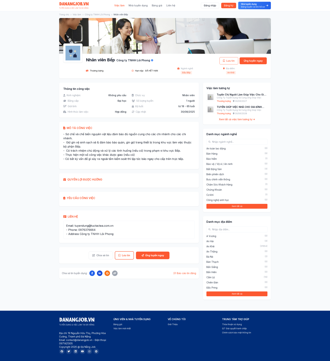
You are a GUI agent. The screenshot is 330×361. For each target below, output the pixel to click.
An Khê (230, 72)
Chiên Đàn (212, 282)
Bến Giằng (212, 267)
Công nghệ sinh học (217, 200)
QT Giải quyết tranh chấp (234, 328)
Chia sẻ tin (102, 255)
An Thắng (211, 251)
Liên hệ (170, 5)
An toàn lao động (216, 148)
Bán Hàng (211, 153)
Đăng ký (228, 5)
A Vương (211, 236)
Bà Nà (209, 256)
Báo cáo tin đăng (186, 273)
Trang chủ (64, 14)
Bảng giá (157, 5)
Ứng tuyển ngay (253, 60)
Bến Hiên (211, 272)
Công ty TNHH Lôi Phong (97, 14)
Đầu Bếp (186, 72)
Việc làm (119, 5)
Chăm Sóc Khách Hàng (219, 184)
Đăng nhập (210, 5)
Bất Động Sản (214, 169)
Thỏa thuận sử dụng (232, 324)
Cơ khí (209, 194)
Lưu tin (230, 60)
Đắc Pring (211, 287)
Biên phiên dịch (215, 174)
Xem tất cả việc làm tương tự (236, 119)
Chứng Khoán (214, 189)
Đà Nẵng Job (88, 346)
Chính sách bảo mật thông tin (236, 332)
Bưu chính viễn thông (218, 179)
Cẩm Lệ (210, 277)
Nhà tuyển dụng (138, 5)
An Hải (210, 241)
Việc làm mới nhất (122, 328)
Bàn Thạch (212, 261)
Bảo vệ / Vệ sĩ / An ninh (219, 163)
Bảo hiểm (211, 158)
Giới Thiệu (173, 324)
